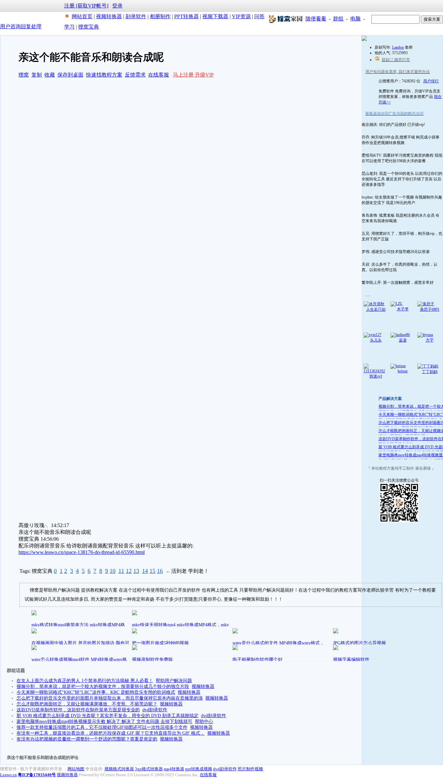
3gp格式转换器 (149, 768)
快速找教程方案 (104, 75)
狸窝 (23, 75)
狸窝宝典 (88, 27)
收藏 (49, 75)
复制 (36, 75)
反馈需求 (135, 75)
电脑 (355, 18)
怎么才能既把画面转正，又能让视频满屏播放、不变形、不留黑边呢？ (87, 704)
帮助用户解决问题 (174, 680)
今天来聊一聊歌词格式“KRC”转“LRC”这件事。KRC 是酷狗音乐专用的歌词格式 (96, 692)
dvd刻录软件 (154, 709)
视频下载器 (215, 16)
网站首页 (82, 16)
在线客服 (158, 75)
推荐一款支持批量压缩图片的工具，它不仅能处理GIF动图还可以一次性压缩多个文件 (102, 727)
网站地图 (75, 768)
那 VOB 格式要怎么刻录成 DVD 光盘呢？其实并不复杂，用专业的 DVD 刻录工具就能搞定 (107, 715)
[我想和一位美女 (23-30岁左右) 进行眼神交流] (364, 39)
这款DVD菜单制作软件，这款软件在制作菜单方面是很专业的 (78, 709)
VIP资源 (241, 16)
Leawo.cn (8, 774)
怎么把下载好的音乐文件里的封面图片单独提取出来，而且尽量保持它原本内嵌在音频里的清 (110, 698)
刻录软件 (136, 16)
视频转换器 (109, 16)
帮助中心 (204, 721)
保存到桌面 (70, 75)
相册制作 (160, 16)
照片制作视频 (250, 768)
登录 (117, 5)
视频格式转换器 (119, 768)
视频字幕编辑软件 (351, 659)
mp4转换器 (174, 768)
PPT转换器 (186, 16)
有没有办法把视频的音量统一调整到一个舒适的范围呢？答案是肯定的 (87, 739)
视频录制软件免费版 (152, 659)
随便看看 (315, 18)
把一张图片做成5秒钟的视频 (160, 643)
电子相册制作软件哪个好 (257, 659)
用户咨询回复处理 (21, 26)
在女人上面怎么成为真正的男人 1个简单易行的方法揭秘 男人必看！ (85, 680)
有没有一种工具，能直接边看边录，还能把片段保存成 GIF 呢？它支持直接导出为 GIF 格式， (111, 733)
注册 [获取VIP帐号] (86, 5)
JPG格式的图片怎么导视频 (359, 643)
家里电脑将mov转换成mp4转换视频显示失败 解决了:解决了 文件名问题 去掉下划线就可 (104, 721)
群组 (338, 18)
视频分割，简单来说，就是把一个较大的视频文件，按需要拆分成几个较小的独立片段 (103, 686)
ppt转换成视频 (198, 768)
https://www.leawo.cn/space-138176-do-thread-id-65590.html (81, 552)
